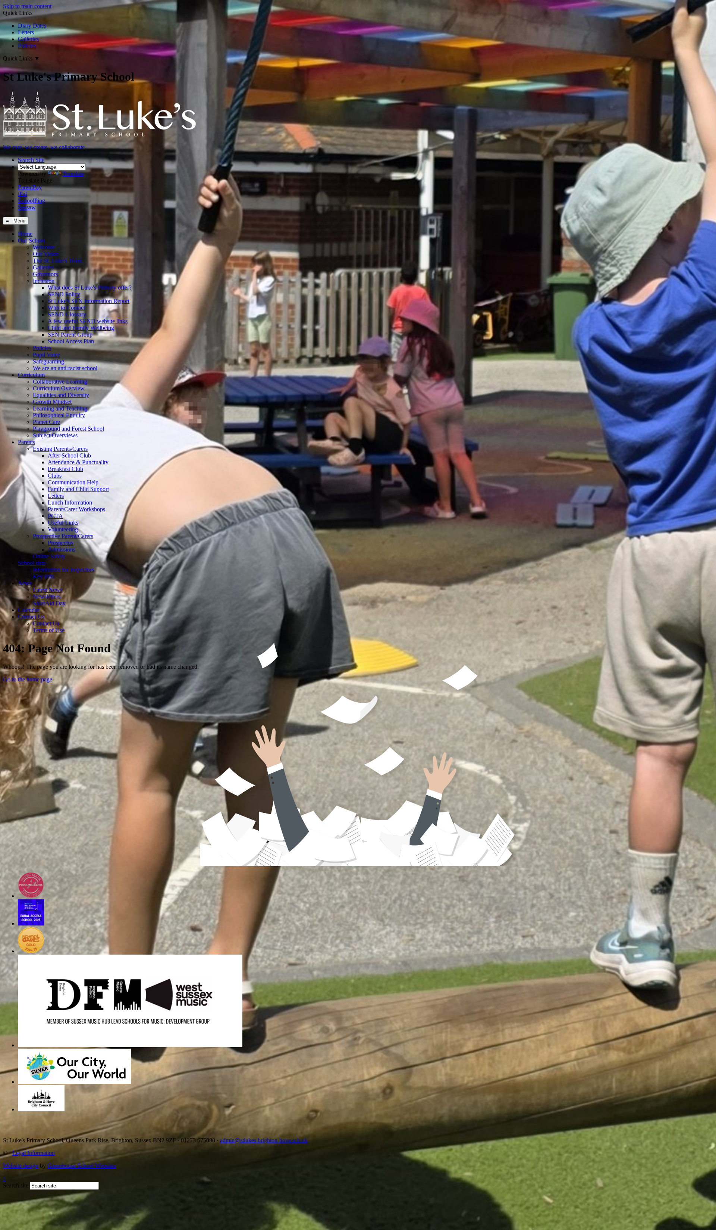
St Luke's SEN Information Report (88, 301)
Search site (15, 1185)
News (25, 583)
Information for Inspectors (63, 569)
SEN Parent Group (70, 334)
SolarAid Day (49, 603)
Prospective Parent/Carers (63, 536)
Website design (20, 1165)
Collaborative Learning (60, 381)
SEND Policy (64, 294)
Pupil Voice (46, 355)
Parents (26, 442)
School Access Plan (71, 341)
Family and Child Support (78, 489)
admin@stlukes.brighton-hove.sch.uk (264, 1140)
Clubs (55, 475)
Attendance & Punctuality (78, 462)
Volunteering (63, 529)
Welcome (44, 247)
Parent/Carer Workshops (76, 509)
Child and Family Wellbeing (81, 328)
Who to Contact (66, 308)
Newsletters (46, 596)
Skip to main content (27, 6)
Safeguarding (48, 361)
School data (31, 563)
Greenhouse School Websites (81, 1165)
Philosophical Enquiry (59, 415)
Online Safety (49, 556)
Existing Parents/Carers (60, 449)
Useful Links (63, 522)
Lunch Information (70, 502)
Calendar (28, 610)
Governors (45, 274)
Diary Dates (32, 25)
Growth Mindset (52, 402)
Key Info (43, 576)
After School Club (69, 455)
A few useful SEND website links (88, 321)
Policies (27, 46)
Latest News (47, 590)
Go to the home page (27, 679)
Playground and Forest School (68, 428)
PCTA (55, 516)
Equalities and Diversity (61, 395)
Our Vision (46, 254)
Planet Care (46, 422)
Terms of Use (49, 630)
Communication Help (73, 482)
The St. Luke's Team (57, 260)
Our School (31, 240)
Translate (73, 174)
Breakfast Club (65, 469)
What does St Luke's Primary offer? (90, 287)
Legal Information (33, 1153)
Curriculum (31, 375)
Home (25, 234)
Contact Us (31, 617)
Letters (26, 32)
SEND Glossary (67, 314)
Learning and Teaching (60, 408)
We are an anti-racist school (65, 368)
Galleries (28, 39)
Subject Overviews (55, 435)
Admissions (61, 549)
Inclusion (43, 281)
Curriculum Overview (59, 388)
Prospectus (60, 543)
